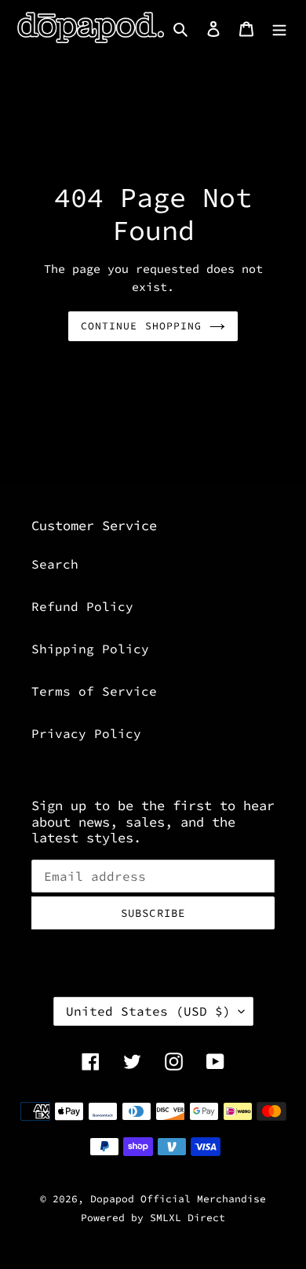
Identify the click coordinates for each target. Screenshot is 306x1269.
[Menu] (279, 27)
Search (54, 564)
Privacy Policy (86, 733)
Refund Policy (82, 606)
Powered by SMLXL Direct (153, 1217)
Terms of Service (94, 691)
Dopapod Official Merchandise (178, 1198)
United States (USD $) (148, 1011)
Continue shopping (141, 326)
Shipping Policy (90, 648)
